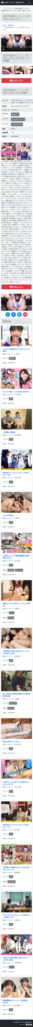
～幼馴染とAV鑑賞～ (9, 432)
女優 (11, 565)
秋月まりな (19, 570)
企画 (11, 439)
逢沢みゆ (10, 618)
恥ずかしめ (13, 703)
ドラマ (12, 613)
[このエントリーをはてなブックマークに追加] (8, 314)
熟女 (11, 924)
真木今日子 (11, 882)
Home (4, 25)
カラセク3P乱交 (8, 515)
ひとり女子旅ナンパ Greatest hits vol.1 (16, 392)
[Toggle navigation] (29, 2)
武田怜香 (10, 570)
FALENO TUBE (17, 124)
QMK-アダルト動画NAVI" (14, 2)
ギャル (12, 967)
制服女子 (11, 25)
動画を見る (17, 80)
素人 (11, 399)
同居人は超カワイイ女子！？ (12, 741)
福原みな (10, 708)
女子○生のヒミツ (18, 119)
